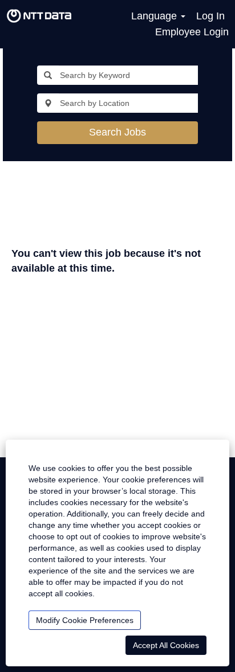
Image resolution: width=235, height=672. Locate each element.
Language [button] (155, 16)
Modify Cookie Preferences (84, 620)
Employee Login (192, 32)
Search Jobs (117, 132)
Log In (210, 16)
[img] (39, 16)
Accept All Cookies (166, 645)
